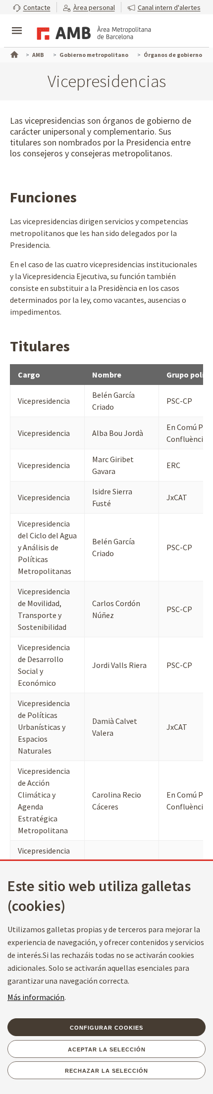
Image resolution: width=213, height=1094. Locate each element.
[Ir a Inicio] (13, 53)
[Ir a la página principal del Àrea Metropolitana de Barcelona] (92, 31)
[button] (32, 7)
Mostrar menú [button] (17, 22)
